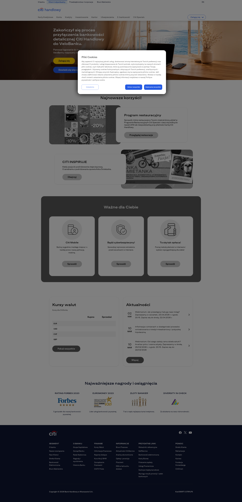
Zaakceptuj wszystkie (153, 87)
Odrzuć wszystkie (133, 87)
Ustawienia (90, 87)
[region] (122, 72)
